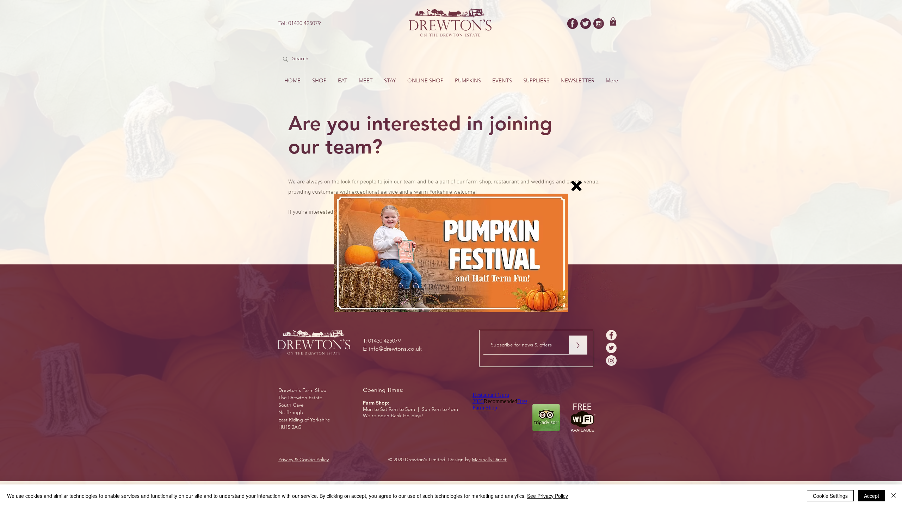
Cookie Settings (830, 495)
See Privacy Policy (547, 495)
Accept (871, 495)
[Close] (893, 495)
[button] (576, 186)
